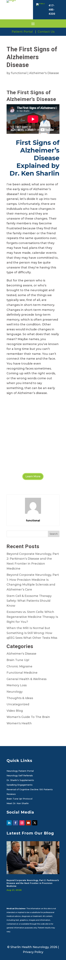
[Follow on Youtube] (28, 822)
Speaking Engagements (20, 785)
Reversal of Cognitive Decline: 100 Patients (30, 789)
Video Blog (15, 710)
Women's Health (19, 723)
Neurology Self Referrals (20, 776)
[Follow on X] (34, 822)
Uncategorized (18, 704)
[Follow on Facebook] (15, 822)
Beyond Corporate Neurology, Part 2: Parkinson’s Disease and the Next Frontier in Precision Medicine (33, 883)
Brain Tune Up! (18, 660)
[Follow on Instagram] (22, 822)
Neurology (15, 691)
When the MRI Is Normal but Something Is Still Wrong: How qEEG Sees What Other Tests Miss (32, 633)
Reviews (11, 794)
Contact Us (46, 31)
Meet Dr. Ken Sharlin (18, 803)
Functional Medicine (22, 672)
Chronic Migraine (19, 666)
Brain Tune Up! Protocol (19, 799)
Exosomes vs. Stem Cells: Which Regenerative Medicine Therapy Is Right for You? (32, 616)
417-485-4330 (52, 9)
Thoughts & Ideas (20, 698)
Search (54, 533)
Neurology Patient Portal (20, 771)
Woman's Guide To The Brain (28, 717)
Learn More (32, 476)
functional (19, 73)
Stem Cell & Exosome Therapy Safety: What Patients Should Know (29, 600)
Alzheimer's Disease (44, 73)
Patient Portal (22, 31)
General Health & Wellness (26, 679)
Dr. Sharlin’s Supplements (20, 780)
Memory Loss (17, 685)
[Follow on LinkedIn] (9, 822)
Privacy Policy (33, 952)
